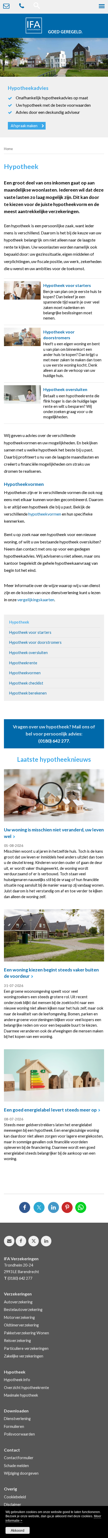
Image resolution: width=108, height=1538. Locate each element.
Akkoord (17, 1530)
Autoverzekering (18, 1302)
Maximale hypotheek (21, 1395)
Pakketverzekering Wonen (26, 1333)
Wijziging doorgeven (21, 1473)
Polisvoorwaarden (19, 1434)
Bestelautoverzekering (23, 1309)
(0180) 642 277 (53, 741)
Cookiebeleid (15, 1497)
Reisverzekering (17, 1340)
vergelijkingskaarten (35, 599)
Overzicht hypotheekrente (26, 1387)
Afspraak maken (24, 126)
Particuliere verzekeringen (26, 1348)
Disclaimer (12, 1504)
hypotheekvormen (44, 513)
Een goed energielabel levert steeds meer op (50, 1110)
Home (8, 149)
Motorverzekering (19, 1317)
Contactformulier (19, 1457)
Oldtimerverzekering (21, 1325)
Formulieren (14, 1426)
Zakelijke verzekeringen (23, 1356)
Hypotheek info (17, 1379)
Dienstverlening (17, 1418)
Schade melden (16, 1465)
